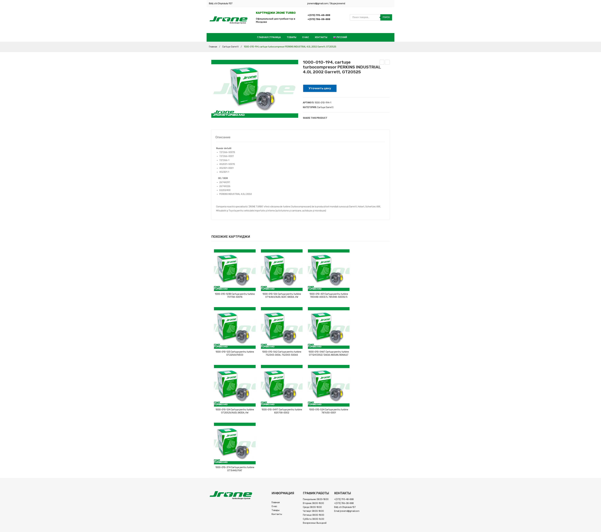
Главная (213, 46)
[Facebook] (331, 118)
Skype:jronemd (337, 3)
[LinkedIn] (350, 118)
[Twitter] (336, 118)
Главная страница (269, 37)
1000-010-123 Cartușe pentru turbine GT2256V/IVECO (235, 353)
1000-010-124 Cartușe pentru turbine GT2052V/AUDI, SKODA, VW (235, 411)
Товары (291, 37)
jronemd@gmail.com (318, 3)
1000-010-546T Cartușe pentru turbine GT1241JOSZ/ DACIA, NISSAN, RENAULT (328, 353)
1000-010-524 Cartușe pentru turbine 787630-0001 (328, 411)
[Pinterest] (340, 118)
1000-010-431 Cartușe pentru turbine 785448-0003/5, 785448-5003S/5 (328, 295)
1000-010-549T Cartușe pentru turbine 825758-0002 (282, 411)
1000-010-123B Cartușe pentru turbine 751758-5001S (235, 295)
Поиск (386, 17)
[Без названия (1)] (254, 89)
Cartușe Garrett (230, 46)
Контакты (321, 37)
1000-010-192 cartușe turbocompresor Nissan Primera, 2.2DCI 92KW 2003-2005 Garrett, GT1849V (387, 63)
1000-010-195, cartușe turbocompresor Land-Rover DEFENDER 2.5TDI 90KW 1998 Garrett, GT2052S (382, 63)
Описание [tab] (223, 137)
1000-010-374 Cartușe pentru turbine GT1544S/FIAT (234, 469)
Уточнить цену (320, 88)
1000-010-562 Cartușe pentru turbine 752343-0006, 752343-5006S (281, 353)
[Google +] (345, 118)
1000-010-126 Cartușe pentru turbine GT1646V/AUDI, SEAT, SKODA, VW (281, 295)
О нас (305, 37)
